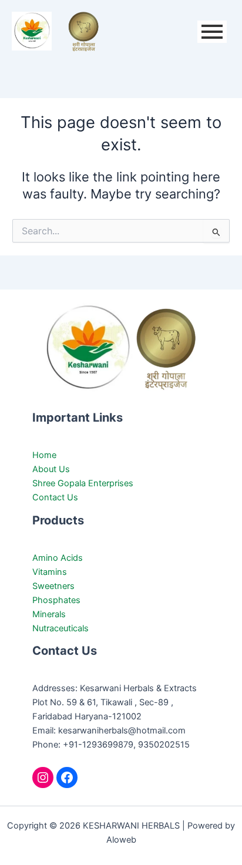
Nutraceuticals (60, 628)
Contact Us (55, 497)
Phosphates (56, 600)
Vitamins (49, 572)
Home (44, 455)
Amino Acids (57, 558)
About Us (51, 469)
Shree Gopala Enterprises (82, 483)
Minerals (49, 614)
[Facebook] (67, 777)
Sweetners (53, 586)
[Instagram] (42, 777)
